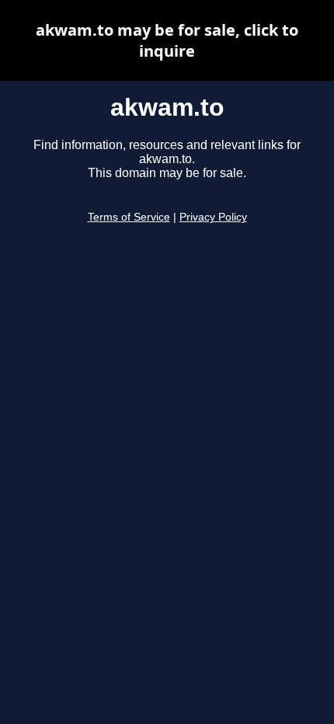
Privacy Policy (213, 217)
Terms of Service (129, 217)
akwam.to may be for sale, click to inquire (167, 40)
